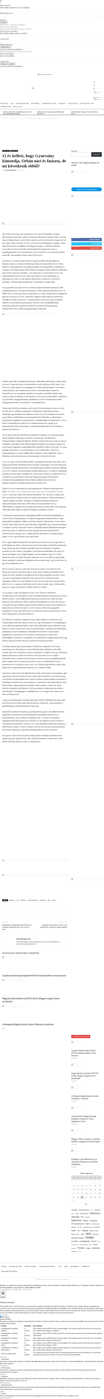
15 (95, 1189)
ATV (92, 1210)
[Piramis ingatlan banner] (34, 864)
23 (99, 1193)
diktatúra (12, 900)
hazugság (93, 1221)
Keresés (74, 151)
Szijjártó (73, 1248)
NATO (83, 1234)
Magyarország (14, 151)
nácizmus (43, 900)
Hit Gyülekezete (77, 1224)
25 (78, 1197)
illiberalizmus (95, 1224)
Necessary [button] (4, 1315)
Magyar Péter (75, 1234)
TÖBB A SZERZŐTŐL (31, 953)
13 (86, 1189)
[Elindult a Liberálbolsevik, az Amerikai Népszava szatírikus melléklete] (86, 1153)
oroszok (74, 1241)
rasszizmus (74, 1244)
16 (99, 1189)
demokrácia (84, 1213)
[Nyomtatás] (32, 175)
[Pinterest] (14, 175)
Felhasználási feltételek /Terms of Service (16, 29)
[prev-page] (3, 1029)
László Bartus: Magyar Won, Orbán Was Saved (84, 113)
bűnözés (98, 1210)
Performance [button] (4, 1366)
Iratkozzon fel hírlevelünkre (86, 189)
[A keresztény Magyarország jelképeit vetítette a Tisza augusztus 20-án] (86, 1110)
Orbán (54, 900)
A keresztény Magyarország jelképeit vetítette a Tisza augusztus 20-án (83, 1119)
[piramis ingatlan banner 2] (34, 345)
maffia (78, 1230)
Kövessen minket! (94, 239)
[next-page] (4, 1029)
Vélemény (74, 1251)
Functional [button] (3, 1357)
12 (82, 1189)
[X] (94, 88)
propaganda (84, 1241)
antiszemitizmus (84, 1210)
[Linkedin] (23, 175)
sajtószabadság (83, 1244)
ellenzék (75, 1217)
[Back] (1, 3)
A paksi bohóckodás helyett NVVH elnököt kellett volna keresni (34, 975)
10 (73, 1189)
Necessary (5, 1317)
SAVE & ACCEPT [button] (6, 1398)
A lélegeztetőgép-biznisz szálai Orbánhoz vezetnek (28, 1024)
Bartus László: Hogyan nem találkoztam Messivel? (50, 113)
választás (96, 1248)
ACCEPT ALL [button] (27, 1290)
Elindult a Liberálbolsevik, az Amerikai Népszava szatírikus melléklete (84, 1161)
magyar (85, 1230)
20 (86, 1193)
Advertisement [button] (5, 1383)
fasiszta (87, 1217)
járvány (80, 1227)
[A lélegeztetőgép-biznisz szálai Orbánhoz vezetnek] (34, 1012)
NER (49, 900)
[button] (33, 88)
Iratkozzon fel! (95, 248)
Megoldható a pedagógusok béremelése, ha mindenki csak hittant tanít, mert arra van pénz (16, 927)
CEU (72, 1213)
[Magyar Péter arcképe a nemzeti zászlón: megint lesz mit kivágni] (86, 1132)
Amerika (74, 1210)
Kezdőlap (5, 118)
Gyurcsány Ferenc (33, 900)
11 (78, 1189)
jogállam (73, 1227)
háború (87, 1224)
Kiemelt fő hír (13, 118)
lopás (73, 1230)
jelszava (3, 20)
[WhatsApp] (18, 175)
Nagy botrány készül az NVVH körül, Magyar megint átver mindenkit (84, 1076)
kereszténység (87, 1227)
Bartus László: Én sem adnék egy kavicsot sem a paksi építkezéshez (17, 113)
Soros (90, 1244)
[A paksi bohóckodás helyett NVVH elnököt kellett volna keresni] (34, 963)
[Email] (28, 175)
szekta (95, 1244)
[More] (37, 175)
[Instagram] (94, 85)
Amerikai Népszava (11, 170)
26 (82, 1197)
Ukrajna (88, 1248)
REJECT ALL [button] (17, 1290)
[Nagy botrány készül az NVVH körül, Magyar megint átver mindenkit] (34, 986)
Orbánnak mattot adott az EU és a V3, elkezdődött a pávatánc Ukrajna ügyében (53, 926)
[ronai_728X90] (34, 226)
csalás (77, 1213)
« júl (85, 1204)
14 (91, 1189)
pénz (99, 1241)
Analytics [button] (3, 1374)
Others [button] (2, 1391)
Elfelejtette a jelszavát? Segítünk (12, 25)
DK (17, 900)
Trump (80, 1248)
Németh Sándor (77, 1238)
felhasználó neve (6, 13)
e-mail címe (4, 39)
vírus (79, 1251)
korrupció (96, 1227)
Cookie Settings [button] (6, 1290)
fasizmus (23, 900)
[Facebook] (94, 82)
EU (82, 1217)
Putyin (93, 1241)
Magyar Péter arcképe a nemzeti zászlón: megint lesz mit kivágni (85, 1140)
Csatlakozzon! (95, 244)
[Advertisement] (52, 134)
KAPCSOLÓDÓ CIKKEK (12, 953)
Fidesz (85, 1220)
